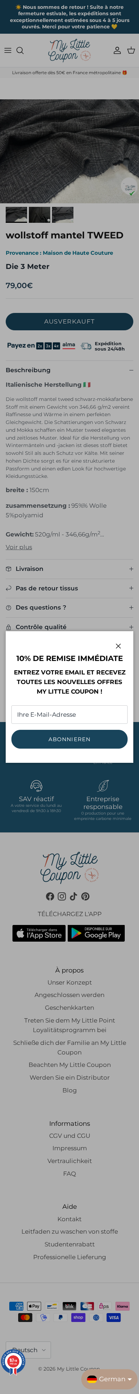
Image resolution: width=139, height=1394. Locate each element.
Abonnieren (69, 739)
